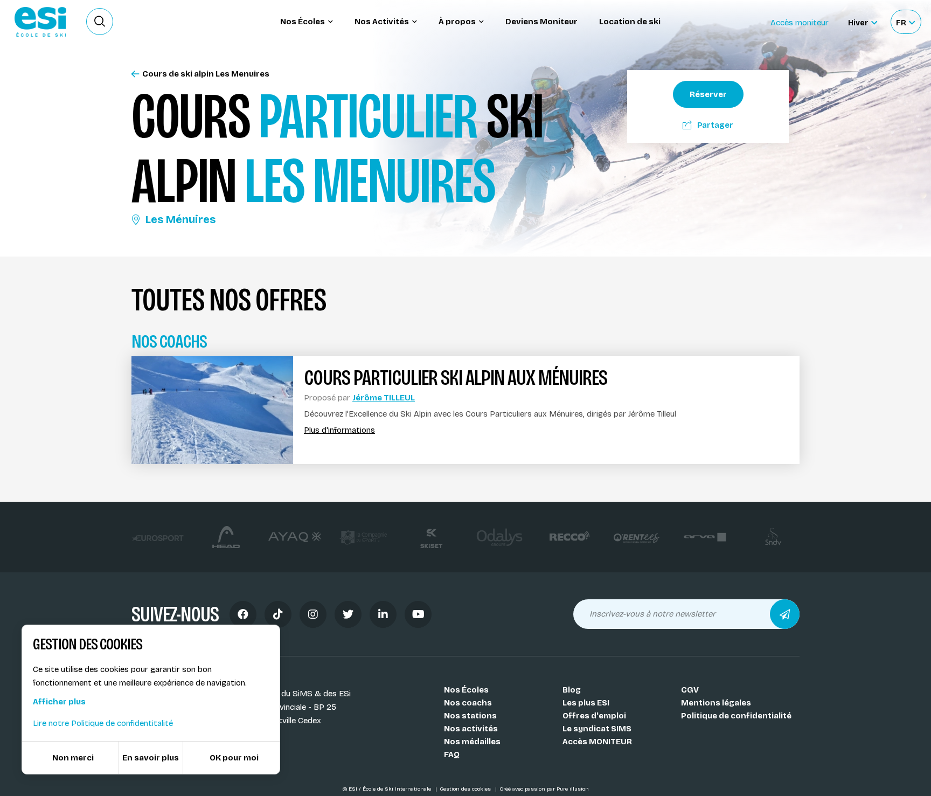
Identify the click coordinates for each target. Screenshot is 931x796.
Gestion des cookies (466, 789)
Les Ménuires (180, 219)
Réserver (708, 94)
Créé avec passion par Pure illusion (544, 789)
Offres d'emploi (594, 716)
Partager (715, 125)
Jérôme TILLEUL (383, 398)
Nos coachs (468, 703)
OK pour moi (234, 758)
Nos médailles (472, 741)
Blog (571, 690)
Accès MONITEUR (597, 741)
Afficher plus (59, 702)
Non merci (73, 758)
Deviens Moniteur (541, 21)
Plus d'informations (339, 430)
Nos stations (470, 716)
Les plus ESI (585, 703)
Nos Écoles (466, 690)
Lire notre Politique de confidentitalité (103, 723)
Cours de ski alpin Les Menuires (205, 74)
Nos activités (471, 728)
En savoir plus (150, 758)
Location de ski (630, 21)
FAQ (452, 754)
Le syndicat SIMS (596, 728)
